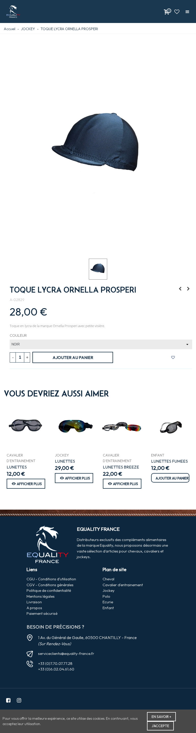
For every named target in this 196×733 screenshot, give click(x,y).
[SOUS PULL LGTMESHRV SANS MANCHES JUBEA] (180, 289)
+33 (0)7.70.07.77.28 (55, 663)
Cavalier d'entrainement (123, 584)
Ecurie (108, 601)
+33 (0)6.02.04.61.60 (56, 669)
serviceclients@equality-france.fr (66, 653)
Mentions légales (41, 596)
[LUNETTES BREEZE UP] (122, 426)
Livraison (34, 601)
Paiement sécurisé (42, 613)
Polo (106, 596)
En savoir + (161, 716)
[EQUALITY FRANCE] (13, 11)
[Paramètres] (187, 11)
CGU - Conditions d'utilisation (51, 578)
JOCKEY (62, 455)
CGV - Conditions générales (50, 584)
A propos (34, 607)
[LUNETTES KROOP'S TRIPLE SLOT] (26, 426)
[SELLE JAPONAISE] (188, 289)
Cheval (108, 578)
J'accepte (160, 726)
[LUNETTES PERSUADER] (74, 426)
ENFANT (157, 455)
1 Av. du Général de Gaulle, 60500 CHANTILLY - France (87, 637)
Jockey (109, 590)
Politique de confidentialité (49, 590)
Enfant (108, 607)
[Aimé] (177, 11)
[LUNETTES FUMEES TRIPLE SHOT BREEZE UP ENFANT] (170, 426)
